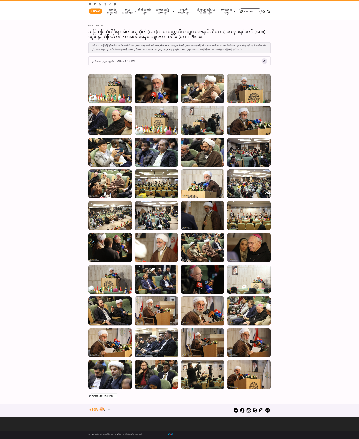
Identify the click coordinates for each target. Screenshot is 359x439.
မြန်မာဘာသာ (249, 11)
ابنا (96, 11)
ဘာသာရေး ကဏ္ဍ (226, 11)
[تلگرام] (267, 410)
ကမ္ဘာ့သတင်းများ (127, 11)
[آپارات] (255, 410)
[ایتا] (249, 410)
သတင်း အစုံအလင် (112, 11)
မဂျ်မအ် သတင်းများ (183, 11)
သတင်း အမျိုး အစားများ (163, 11)
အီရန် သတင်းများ (144, 11)
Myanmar (99, 25)
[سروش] (242, 410)
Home (90, 25)
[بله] (236, 410)
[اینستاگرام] (261, 410)
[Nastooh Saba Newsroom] (172, 434)
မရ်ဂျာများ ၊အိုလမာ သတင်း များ (205, 11)
